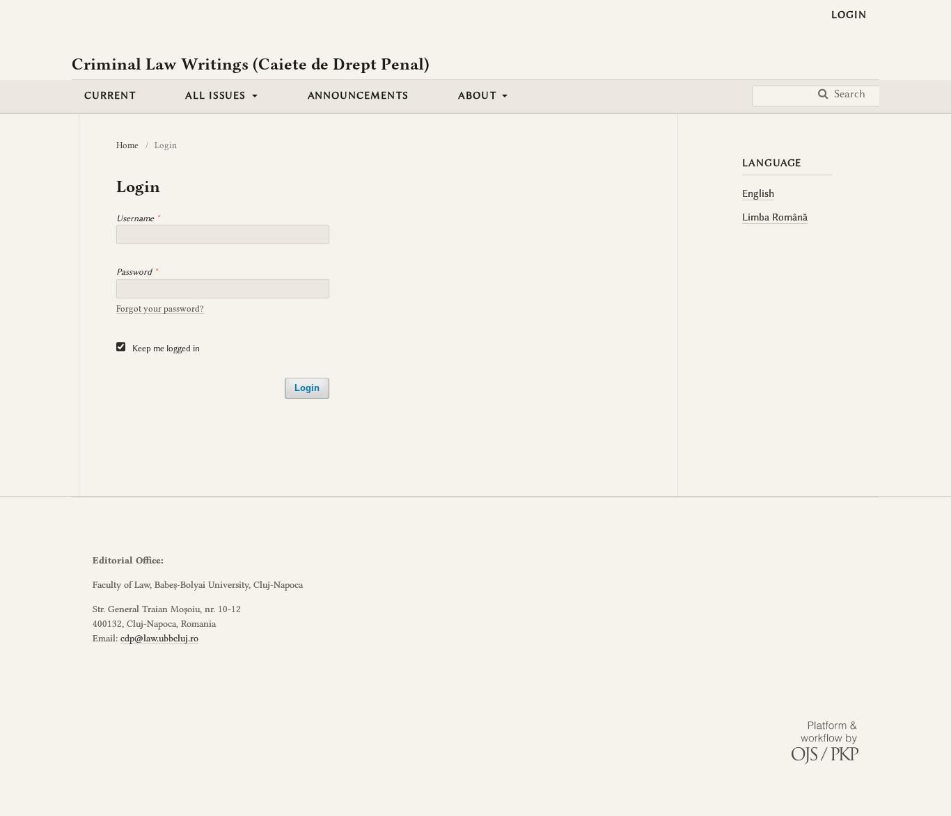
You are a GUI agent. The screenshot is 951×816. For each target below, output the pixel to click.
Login (849, 14)
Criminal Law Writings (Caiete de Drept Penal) (251, 64)
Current (109, 95)
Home (127, 145)
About (479, 95)
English (758, 193)
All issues (217, 95)
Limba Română (775, 217)
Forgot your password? (160, 308)
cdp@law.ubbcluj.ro (159, 637)
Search (848, 94)
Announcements (358, 95)
